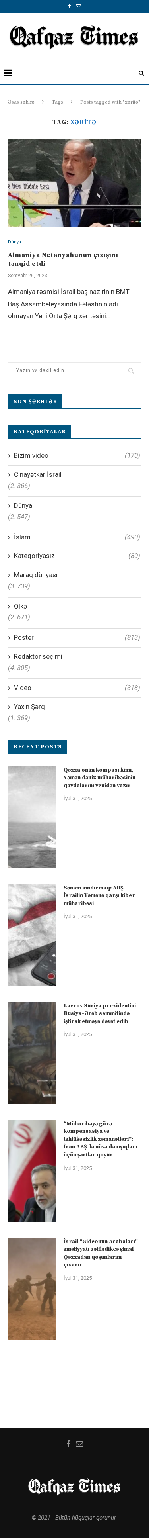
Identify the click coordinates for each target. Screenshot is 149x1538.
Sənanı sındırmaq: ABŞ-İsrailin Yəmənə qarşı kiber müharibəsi (99, 895)
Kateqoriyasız (77, 556)
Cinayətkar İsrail (38, 474)
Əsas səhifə (21, 102)
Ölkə (20, 606)
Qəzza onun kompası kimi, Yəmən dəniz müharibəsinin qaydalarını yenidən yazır (99, 777)
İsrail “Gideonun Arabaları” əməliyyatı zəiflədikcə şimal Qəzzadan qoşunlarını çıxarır (101, 1253)
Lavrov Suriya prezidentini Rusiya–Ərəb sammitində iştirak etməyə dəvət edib (100, 1013)
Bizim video (77, 455)
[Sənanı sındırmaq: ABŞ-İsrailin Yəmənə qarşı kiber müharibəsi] (32, 935)
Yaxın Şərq (29, 707)
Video (77, 688)
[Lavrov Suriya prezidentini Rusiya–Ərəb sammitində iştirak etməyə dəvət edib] (32, 1053)
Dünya (14, 242)
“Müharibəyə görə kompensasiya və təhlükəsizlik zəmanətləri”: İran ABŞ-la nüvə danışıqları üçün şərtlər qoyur (100, 1139)
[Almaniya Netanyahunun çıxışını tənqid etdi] (74, 183)
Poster (77, 637)
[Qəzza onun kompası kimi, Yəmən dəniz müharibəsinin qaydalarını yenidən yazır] (32, 817)
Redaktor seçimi (38, 656)
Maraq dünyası (36, 575)
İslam (77, 537)
